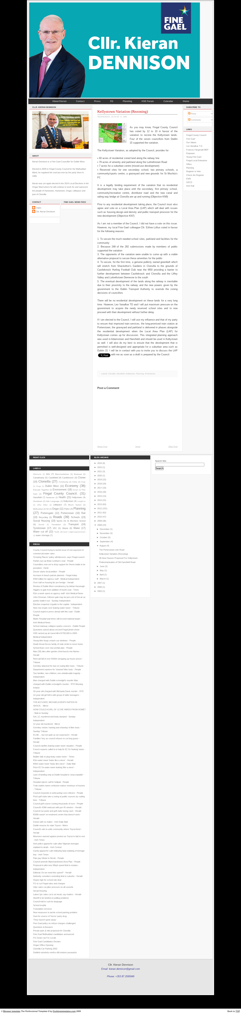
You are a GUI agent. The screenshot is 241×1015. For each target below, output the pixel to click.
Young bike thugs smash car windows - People (54, 640)
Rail (83, 513)
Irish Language (52, 501)
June (102, 566)
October (103, 537)
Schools (75, 517)
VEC (55, 528)
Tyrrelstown (39, 528)
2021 (99, 471)
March (103, 579)
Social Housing (41, 520)
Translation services (42, 909)
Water (76, 528)
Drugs (38, 486)
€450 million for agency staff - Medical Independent (56, 579)
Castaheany (38, 477)
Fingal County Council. (60, 493)
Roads (57, 517)
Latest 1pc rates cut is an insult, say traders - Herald (57, 894)
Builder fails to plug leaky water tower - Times (53, 757)
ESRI (188, 179)
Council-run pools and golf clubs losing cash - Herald (57, 811)
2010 (99, 517)
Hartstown (50, 497)
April (102, 574)
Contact (80, 101)
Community (63, 482)
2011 (99, 512)
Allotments (37, 474)
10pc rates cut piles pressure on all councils (53, 887)
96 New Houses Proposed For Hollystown (118, 558)
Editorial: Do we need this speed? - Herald (52, 872)
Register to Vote (193, 171)
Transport (73, 524)
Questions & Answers (43, 927)
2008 (99, 525)
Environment (59, 489)
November (104, 533)
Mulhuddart (38, 509)
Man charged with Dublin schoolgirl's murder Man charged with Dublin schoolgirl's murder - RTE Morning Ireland (58, 684)
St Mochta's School (76, 521)
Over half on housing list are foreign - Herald (53, 582)
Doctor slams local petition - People (49, 571)
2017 (99, 488)
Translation (56, 524)
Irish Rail (190, 186)
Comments (195, 120)
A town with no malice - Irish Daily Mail (50, 822)
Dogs (83, 482)
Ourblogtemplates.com (64, 1011)
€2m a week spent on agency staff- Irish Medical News (58, 593)
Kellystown (130, 374)
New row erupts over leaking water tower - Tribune (56, 608)
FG (111, 101)
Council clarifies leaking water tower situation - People (57, 746)
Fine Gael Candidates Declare (47, 941)
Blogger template (11, 1011)
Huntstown (37, 501)
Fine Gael (190, 139)
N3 (47, 509)
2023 (99, 467)
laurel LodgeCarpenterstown (74, 532)
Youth (56, 532)
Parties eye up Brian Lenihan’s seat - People (53, 561)
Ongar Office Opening (43, 945)
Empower (190, 153)
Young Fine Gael (193, 157)
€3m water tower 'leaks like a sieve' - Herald (53, 760)
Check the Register (195, 175)
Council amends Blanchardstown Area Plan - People (56, 862)
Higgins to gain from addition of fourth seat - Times (56, 590)
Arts (48, 474)
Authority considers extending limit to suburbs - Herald (57, 876)
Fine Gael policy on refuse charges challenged (54, 923)
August (103, 546)
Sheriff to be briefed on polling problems (51, 898)
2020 (99, 475)
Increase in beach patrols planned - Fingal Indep (55, 575)
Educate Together (41, 490)
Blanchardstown (62, 474)
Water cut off (40, 531)
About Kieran (59, 101)
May (102, 570)
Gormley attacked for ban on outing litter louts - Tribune (58, 666)
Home (186, 101)
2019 (99, 479)
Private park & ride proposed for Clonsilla (51, 931)
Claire (38, 208)
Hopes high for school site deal (47, 880)
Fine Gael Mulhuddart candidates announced (53, 934)
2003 (99, 591)
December (104, 529)
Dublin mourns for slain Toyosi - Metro (50, 825)
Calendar (168, 101)
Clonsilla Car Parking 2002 (45, 949)
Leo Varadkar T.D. (194, 146)
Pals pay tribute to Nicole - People (48, 858)
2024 (99, 463)
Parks (67, 509)
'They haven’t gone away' (44, 920)
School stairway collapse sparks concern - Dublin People (59, 626)
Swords (41, 525)
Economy (71, 486)
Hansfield (121, 374)
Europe (75, 490)
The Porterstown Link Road (111, 550)
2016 (99, 492)
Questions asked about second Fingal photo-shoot (56, 630)
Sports (59, 521)
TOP (238, 1011)
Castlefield (53, 477)
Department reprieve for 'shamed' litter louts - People (57, 669)
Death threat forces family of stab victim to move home (58, 644)
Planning (127, 101)
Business (78, 474)
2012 (99, 508)
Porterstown (150, 374)
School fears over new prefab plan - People (52, 648)
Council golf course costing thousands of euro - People (58, 803)
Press (97, 101)
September (105, 541)
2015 (99, 496)
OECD (189, 182)
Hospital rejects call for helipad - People (51, 782)
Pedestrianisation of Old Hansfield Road (117, 562)
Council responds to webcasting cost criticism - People (58, 793)
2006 (99, 587)
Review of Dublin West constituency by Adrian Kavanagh (59, 586)
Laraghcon (81, 501)
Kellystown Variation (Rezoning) (122, 111)
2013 (99, 504)
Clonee (81, 477)
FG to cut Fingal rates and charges (49, 883)
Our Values (191, 142)
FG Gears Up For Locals (44, 938)
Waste (65, 528)
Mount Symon (75, 505)
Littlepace (57, 505)
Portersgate (47, 513)
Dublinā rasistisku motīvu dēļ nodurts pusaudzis (55, 952)
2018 (99, 484)
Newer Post (102, 446)
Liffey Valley (42, 505)
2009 (99, 521)
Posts (193, 114)
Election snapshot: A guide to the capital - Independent (57, 604)
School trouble (39, 905)
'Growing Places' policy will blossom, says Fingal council (58, 557)
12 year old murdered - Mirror (46, 724)
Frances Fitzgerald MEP (197, 150)
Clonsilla (111, 374)
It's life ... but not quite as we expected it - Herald (55, 735)
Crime (74, 482)
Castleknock (68, 477)
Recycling (43, 517)
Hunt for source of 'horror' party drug (50, 916)
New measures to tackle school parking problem (55, 912)
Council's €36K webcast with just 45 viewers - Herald (57, 807)
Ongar (55, 508)
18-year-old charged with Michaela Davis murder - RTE (58, 691)
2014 (99, 500)
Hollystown (77, 497)
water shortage (43, 535)
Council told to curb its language (47, 901)
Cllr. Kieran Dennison (45, 211)
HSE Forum (148, 101)
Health (62, 497)
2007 (99, 583)
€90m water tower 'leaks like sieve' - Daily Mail (54, 764)
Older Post (173, 446)
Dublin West (52, 486)
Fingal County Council (196, 135)
